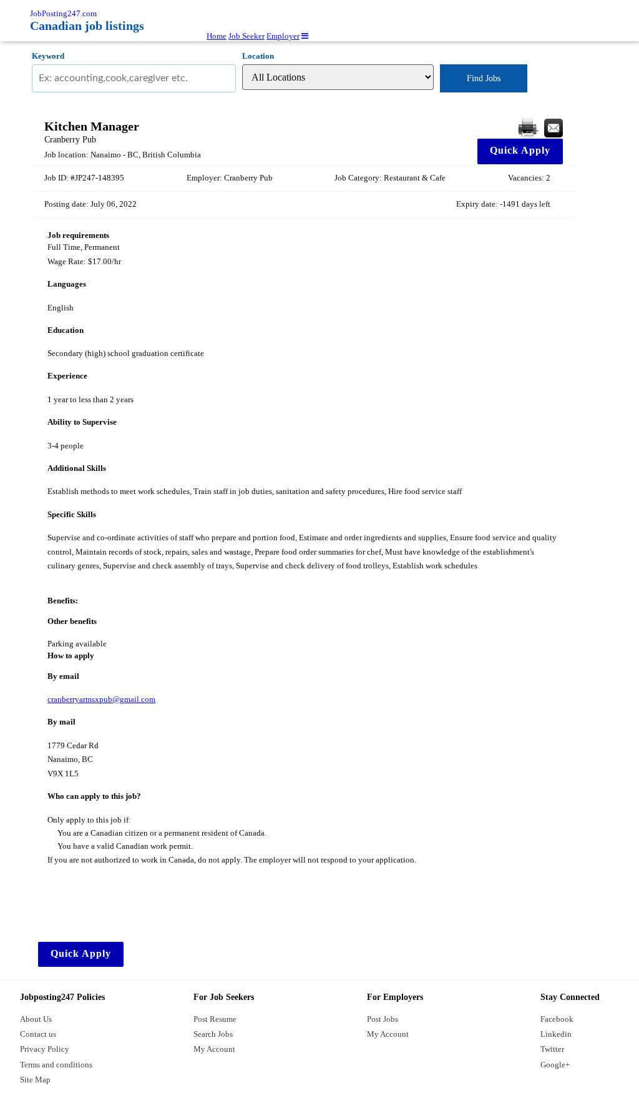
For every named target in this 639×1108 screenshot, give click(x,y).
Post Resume (215, 1019)
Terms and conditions (56, 1064)
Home (217, 36)
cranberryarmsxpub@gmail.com (101, 699)
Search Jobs (213, 1034)
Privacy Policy (44, 1049)
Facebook (556, 1019)
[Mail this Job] (553, 127)
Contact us (38, 1034)
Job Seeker (246, 36)
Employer (283, 36)
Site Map (35, 1079)
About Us (36, 1019)
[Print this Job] (528, 127)
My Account (214, 1049)
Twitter (552, 1049)
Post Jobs (382, 1019)
